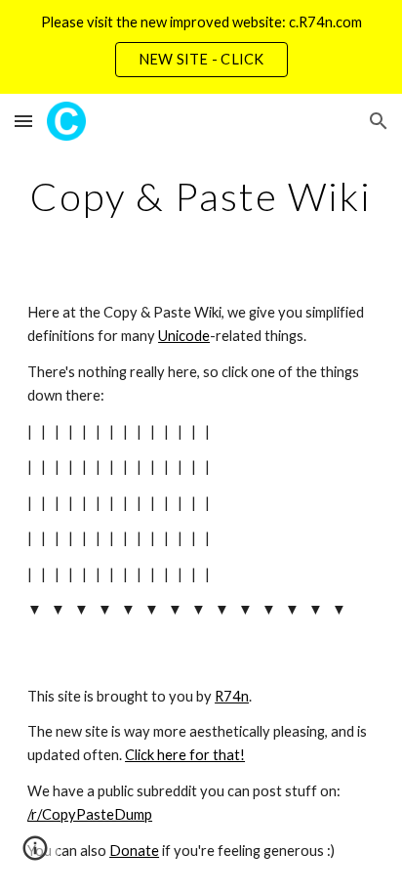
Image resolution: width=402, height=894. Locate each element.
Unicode (184, 335)
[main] (201, 196)
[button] (23, 121)
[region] (201, 47)
